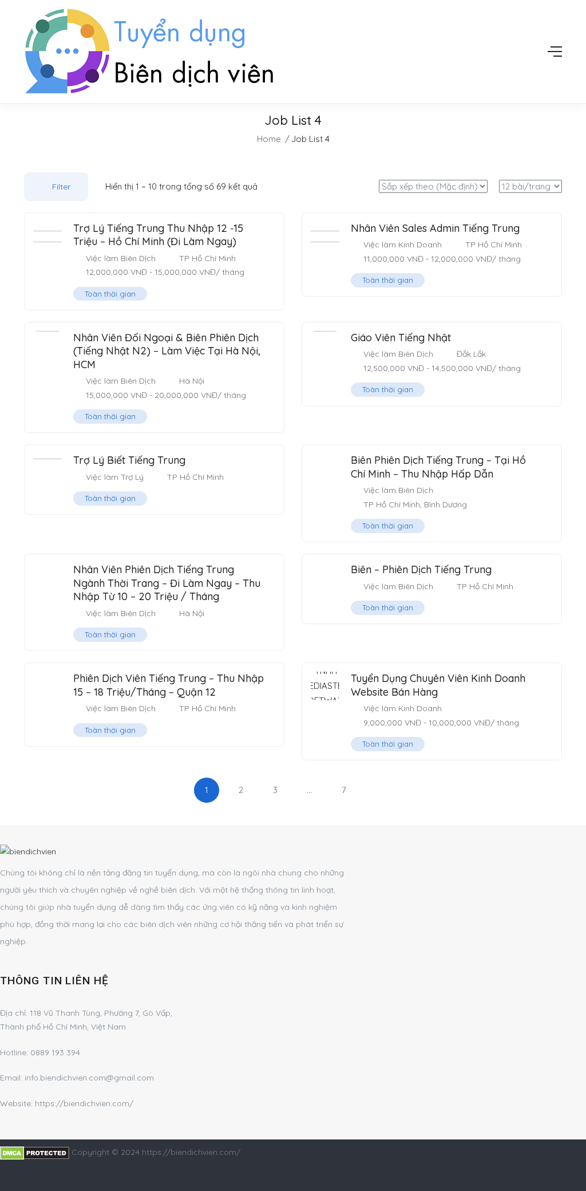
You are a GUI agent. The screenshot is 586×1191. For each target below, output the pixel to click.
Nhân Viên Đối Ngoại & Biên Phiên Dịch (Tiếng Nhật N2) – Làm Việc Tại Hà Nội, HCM (166, 351)
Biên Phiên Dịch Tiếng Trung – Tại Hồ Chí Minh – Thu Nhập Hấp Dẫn (438, 466)
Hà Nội (191, 381)
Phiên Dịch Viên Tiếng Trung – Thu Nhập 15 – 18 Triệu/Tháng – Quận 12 (168, 685)
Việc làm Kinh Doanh (402, 244)
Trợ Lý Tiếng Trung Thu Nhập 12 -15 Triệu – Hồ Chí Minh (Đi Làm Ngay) (158, 235)
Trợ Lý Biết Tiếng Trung (129, 460)
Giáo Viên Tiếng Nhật (401, 337)
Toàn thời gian (110, 293)
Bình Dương (445, 504)
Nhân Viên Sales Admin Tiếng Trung (435, 228)
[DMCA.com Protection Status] (34, 1152)
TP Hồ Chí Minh (207, 258)
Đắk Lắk (471, 354)
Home (269, 138)
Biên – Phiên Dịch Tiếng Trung (421, 569)
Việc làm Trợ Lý (115, 477)
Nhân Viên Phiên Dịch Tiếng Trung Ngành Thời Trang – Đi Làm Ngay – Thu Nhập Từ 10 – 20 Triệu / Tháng (166, 583)
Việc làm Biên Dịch (121, 258)
